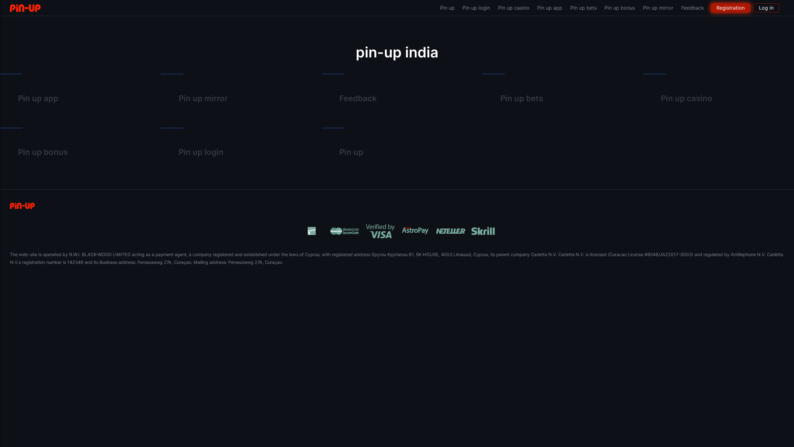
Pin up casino (513, 8)
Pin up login (476, 8)
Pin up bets (583, 8)
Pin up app (549, 8)
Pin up (447, 8)
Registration (730, 8)
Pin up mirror (658, 8)
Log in (766, 8)
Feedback (692, 8)
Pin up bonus (619, 8)
